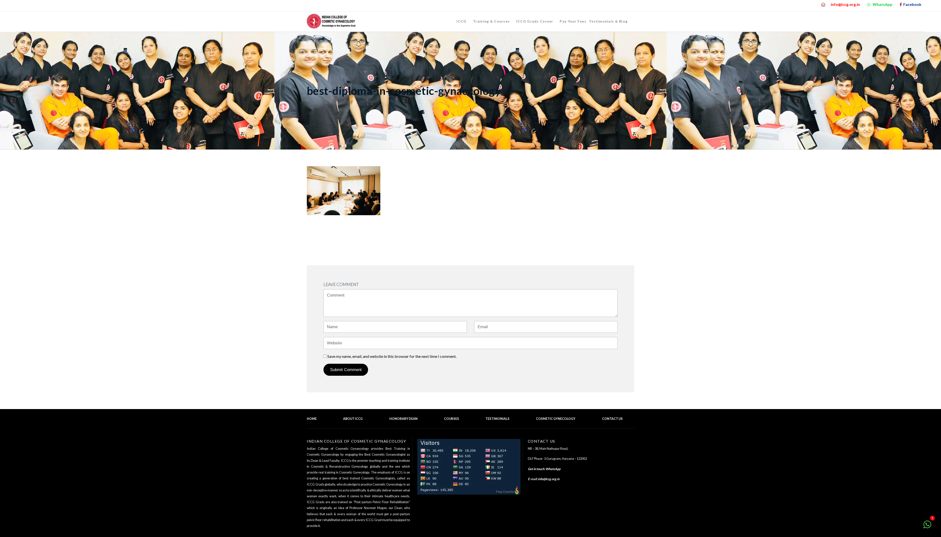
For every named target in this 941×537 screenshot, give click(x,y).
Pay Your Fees (573, 21)
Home (312, 419)
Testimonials (497, 419)
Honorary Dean (403, 419)
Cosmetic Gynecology (555, 419)
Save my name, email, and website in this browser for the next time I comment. (392, 356)
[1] (927, 526)
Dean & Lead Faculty (325, 460)
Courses (451, 419)
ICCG (461, 21)
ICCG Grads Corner (534, 21)
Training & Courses (491, 21)
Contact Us (612, 419)
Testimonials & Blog (608, 21)
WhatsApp (552, 469)
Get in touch (536, 469)
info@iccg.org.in (548, 479)
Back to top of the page (615, 425)
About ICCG (353, 419)
